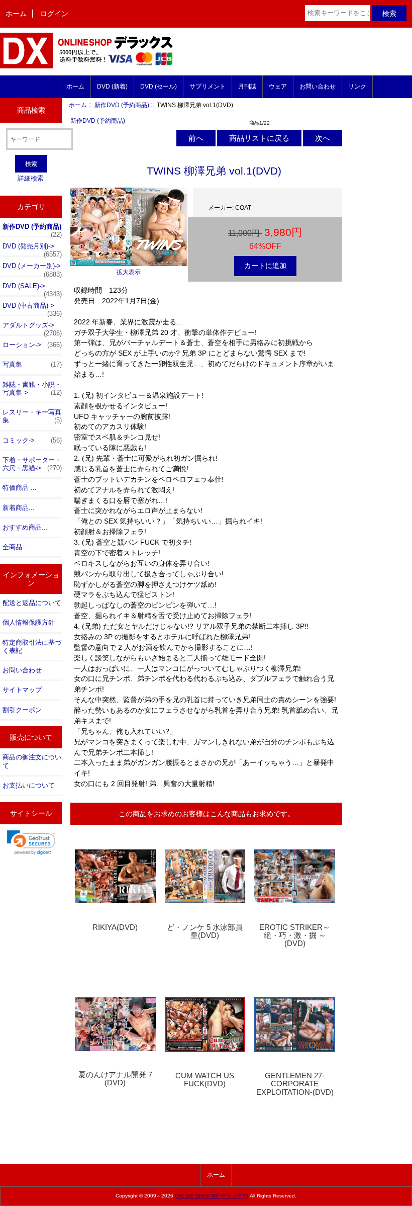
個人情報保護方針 (29, 622)
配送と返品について (32, 603)
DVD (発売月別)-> (32, 248)
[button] (31, 842)
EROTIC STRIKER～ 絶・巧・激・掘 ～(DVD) (294, 935)
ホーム (16, 14)
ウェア (278, 86)
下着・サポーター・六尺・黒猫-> (32, 464)
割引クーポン (22, 710)
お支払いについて (29, 785)
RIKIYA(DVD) (115, 927)
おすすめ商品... (25, 527)
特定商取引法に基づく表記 (32, 646)
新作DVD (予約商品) (121, 105)
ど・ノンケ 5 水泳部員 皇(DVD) (205, 931)
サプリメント (207, 86)
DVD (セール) (158, 86)
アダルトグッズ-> (32, 327)
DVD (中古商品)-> (32, 308)
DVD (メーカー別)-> (32, 268)
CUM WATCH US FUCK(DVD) (204, 1080)
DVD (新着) (112, 86)
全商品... (15, 547)
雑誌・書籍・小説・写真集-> (32, 388)
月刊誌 (247, 86)
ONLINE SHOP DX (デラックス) (211, 1195)
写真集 (32, 364)
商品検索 (31, 110)
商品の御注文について (32, 761)
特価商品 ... (20, 487)
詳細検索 (31, 178)
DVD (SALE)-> (32, 288)
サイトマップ (22, 690)
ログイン (54, 14)
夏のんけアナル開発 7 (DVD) (115, 1079)
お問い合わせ (317, 86)
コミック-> (32, 440)
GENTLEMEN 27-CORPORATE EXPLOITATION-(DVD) (295, 1084)
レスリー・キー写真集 (32, 416)
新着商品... (19, 507)
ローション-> (32, 345)
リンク (357, 86)
